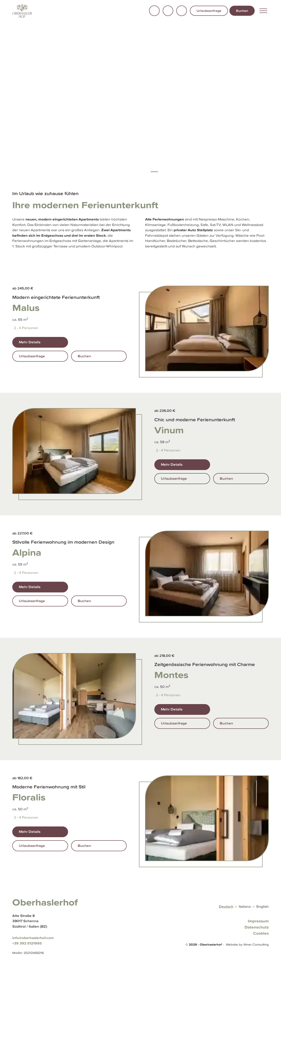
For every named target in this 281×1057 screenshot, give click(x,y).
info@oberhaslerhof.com (33, 937)
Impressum (258, 921)
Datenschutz (257, 927)
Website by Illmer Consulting (247, 944)
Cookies (261, 933)
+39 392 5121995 (27, 943)
